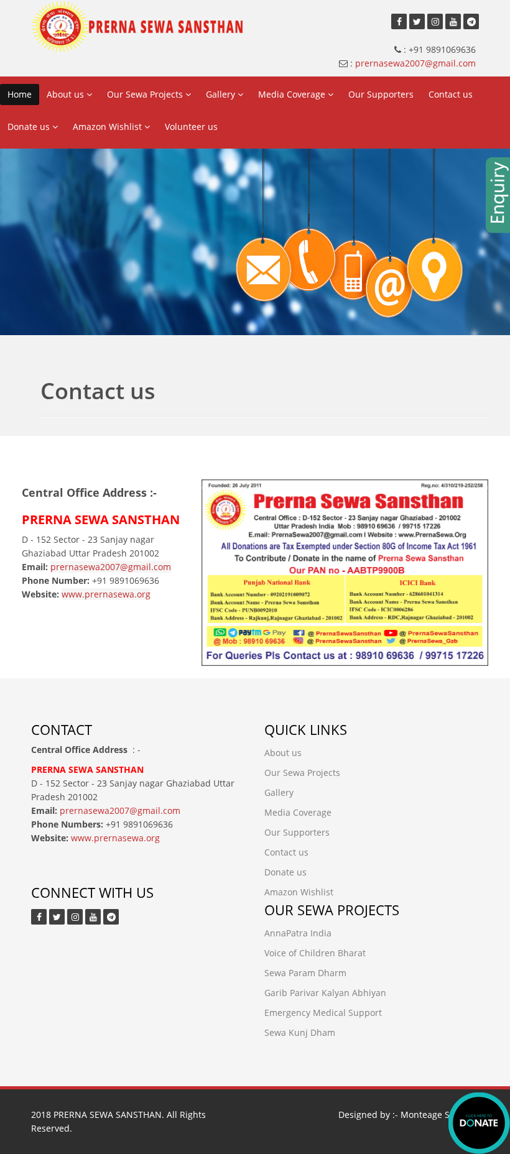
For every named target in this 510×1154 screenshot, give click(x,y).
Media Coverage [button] (293, 94)
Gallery (279, 792)
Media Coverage (298, 812)
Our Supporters (381, 94)
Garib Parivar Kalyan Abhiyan (325, 993)
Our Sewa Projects (302, 772)
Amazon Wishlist (298, 892)
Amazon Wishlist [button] (108, 126)
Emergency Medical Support (323, 1012)
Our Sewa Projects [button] (146, 94)
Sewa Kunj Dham (299, 1032)
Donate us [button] (29, 126)
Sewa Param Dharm (305, 973)
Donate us (285, 872)
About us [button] (66, 94)
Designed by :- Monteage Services (408, 1114)
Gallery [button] (222, 94)
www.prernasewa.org (106, 594)
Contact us (451, 94)
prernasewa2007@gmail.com (415, 63)
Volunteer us (191, 126)
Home (19, 94)
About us (283, 753)
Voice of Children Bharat (315, 953)
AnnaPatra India (298, 933)
